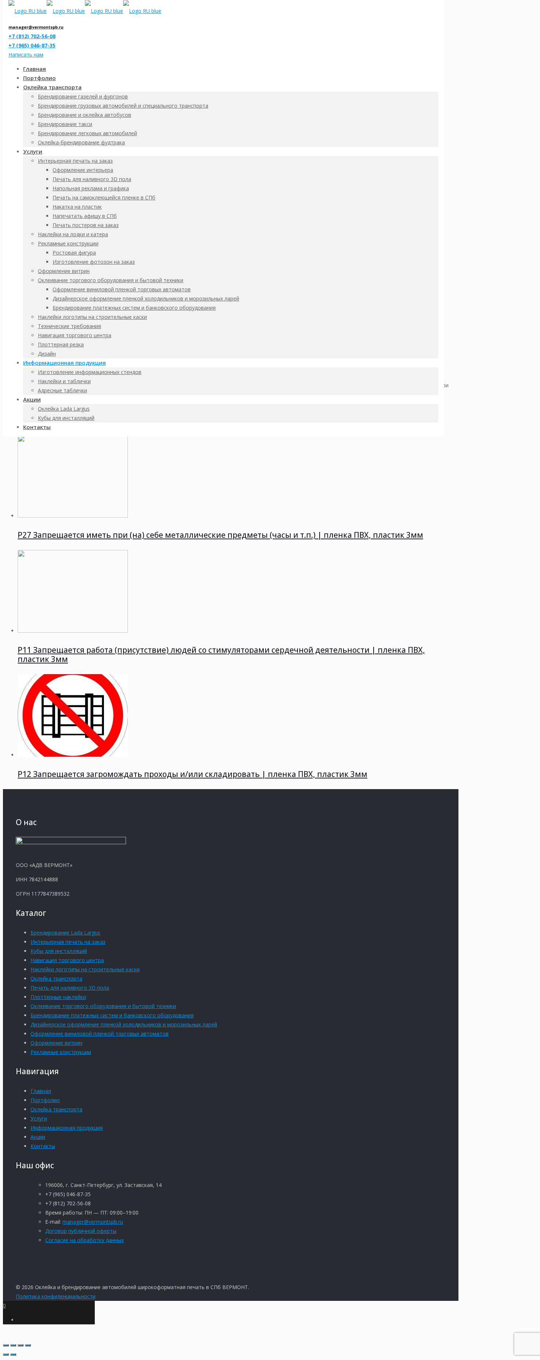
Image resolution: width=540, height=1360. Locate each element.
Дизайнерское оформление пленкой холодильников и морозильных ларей (123, 1024)
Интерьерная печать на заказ (67, 941)
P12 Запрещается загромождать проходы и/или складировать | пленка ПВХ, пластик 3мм (192, 774)
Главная (40, 1090)
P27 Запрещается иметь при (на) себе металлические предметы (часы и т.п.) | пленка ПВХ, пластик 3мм (220, 535)
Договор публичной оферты (80, 1230)
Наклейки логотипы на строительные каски (85, 969)
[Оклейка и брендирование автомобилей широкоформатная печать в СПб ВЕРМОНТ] (84, 11)
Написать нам (25, 54)
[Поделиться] (21, 1345)
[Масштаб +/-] (6, 1345)
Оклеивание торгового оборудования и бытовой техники (103, 1006)
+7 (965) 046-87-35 (31, 45)
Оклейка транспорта (56, 978)
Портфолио (45, 1100)
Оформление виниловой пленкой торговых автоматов (99, 1033)
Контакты (42, 1146)
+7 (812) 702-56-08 (31, 36)
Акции (37, 1136)
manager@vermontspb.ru (92, 1221)
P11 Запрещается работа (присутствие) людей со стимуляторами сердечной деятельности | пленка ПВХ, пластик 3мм (221, 654)
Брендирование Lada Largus (65, 932)
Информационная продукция (66, 1127)
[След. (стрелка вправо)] (13, 1354)
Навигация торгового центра (67, 960)
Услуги (38, 1118)
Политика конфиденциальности (56, 1296)
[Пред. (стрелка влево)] (6, 1354)
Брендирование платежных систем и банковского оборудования (112, 1015)
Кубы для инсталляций (58, 950)
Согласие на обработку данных (84, 1240)
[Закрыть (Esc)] (28, 1345)
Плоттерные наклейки (58, 996)
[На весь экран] (13, 1345)
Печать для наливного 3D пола (69, 987)
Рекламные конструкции (60, 1051)
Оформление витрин (56, 1042)
